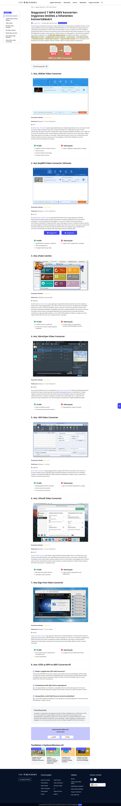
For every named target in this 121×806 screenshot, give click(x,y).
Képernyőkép (44, 785)
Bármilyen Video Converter (10, 26)
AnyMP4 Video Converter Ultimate (12, 19)
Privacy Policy (75, 804)
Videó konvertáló (62, 23)
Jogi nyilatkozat (75, 794)
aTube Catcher (9, 23)
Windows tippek (58, 785)
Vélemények (67, 2)
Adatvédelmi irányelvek (77, 786)
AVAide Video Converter (11, 16)
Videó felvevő (57, 780)
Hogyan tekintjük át (76, 792)
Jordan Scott (36, 23)
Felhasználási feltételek (77, 789)
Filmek (42, 794)
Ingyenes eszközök (94, 2)
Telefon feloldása (45, 788)
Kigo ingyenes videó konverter (10, 36)
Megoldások (83, 2)
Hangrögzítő (44, 791)
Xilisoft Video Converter (11, 33)
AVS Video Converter (11, 30)
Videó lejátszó (44, 783)
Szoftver (75, 2)
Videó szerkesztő (58, 783)
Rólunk (73, 779)
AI (54, 788)
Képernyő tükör (58, 791)
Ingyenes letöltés (25, 779)
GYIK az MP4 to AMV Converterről (11, 41)
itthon (32, 7)
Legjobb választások (55, 2)
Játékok (56, 794)
